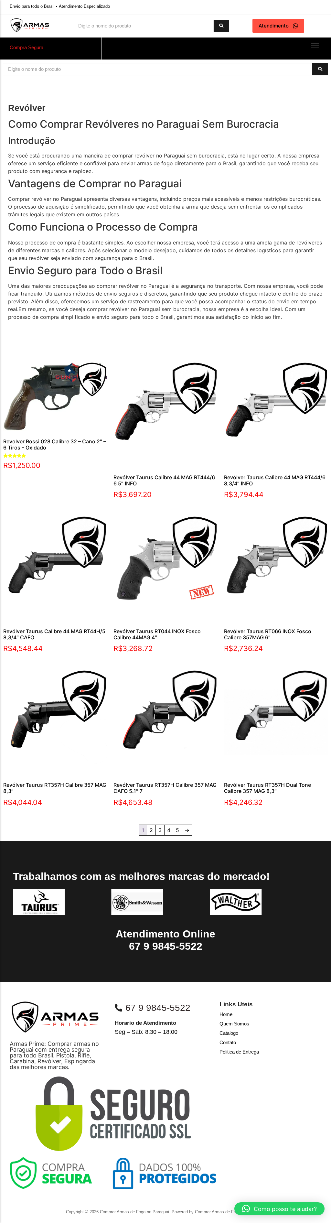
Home (225, 1014)
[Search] (221, 26)
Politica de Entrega (239, 1052)
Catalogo (228, 1033)
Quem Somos (234, 1023)
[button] (279, 1208)
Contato (227, 1042)
